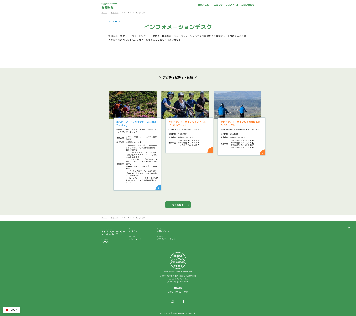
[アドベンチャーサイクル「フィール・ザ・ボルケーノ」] (185, 105)
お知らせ (218, 4)
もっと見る (178, 204)
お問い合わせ (247, 4)
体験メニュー (204, 4)
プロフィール (232, 4)
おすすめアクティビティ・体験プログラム (113, 232)
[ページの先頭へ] (349, 228)
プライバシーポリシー (167, 237)
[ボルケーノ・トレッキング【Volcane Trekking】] (133, 105)
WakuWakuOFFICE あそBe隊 (178, 271)
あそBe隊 (109, 5)
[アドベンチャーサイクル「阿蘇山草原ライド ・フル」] (237, 105)
